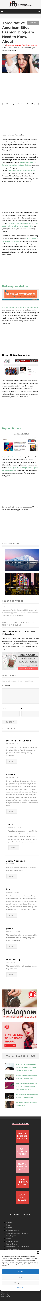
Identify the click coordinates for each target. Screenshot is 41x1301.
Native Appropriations (15, 286)
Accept (20, 1271)
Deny (20, 1277)
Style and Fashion (12, 1249)
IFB (3, 45)
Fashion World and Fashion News (18, 1247)
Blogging (9, 1222)
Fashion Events (11, 1244)
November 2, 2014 (14, 827)
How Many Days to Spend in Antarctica (22, 563)
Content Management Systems (17, 1233)
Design (8, 1238)
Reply (12, 761)
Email (24, 708)
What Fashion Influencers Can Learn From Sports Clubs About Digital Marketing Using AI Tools (26, 1086)
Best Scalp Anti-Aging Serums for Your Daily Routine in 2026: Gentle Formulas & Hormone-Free (26, 1067)
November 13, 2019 (13, 931)
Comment (6, 686)
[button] (38, 1252)
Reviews (9, 1228)
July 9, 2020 (10, 962)
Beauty (8, 1225)
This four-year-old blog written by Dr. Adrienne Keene (20, 307)
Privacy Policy (5, 1293)
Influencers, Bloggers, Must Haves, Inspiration (22, 45)
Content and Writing (13, 1230)
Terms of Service (6, 1296)
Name (5, 708)
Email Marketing (12, 1241)
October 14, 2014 (12, 777)
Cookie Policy (19, 1288)
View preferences (20, 1283)
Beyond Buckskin (12, 428)
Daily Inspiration (11, 1236)
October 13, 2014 (12, 743)
